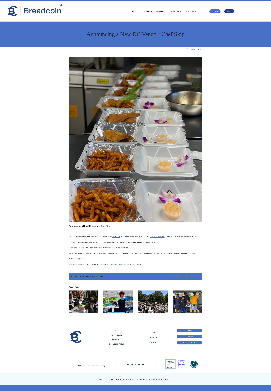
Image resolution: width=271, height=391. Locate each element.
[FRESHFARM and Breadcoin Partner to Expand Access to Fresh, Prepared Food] (118, 301)
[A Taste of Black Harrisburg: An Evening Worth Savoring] (83, 301)
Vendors (115, 264)
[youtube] (143, 364)
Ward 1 (121, 264)
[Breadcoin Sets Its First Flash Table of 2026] (187, 301)
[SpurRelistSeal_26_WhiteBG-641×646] (194, 361)
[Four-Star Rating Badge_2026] (182, 361)
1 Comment (137, 264)
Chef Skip (116, 237)
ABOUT (117, 330)
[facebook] (128, 364)
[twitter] (139, 364)
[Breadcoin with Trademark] (35, 5)
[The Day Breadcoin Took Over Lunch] (153, 301)
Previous (191, 49)
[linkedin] (135, 364)
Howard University (157, 237)
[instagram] (132, 364)
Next (198, 49)
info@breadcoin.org (96, 366)
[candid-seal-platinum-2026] (170, 360)
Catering (93, 264)
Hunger (111, 264)
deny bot (73, 264)
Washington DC (128, 264)
